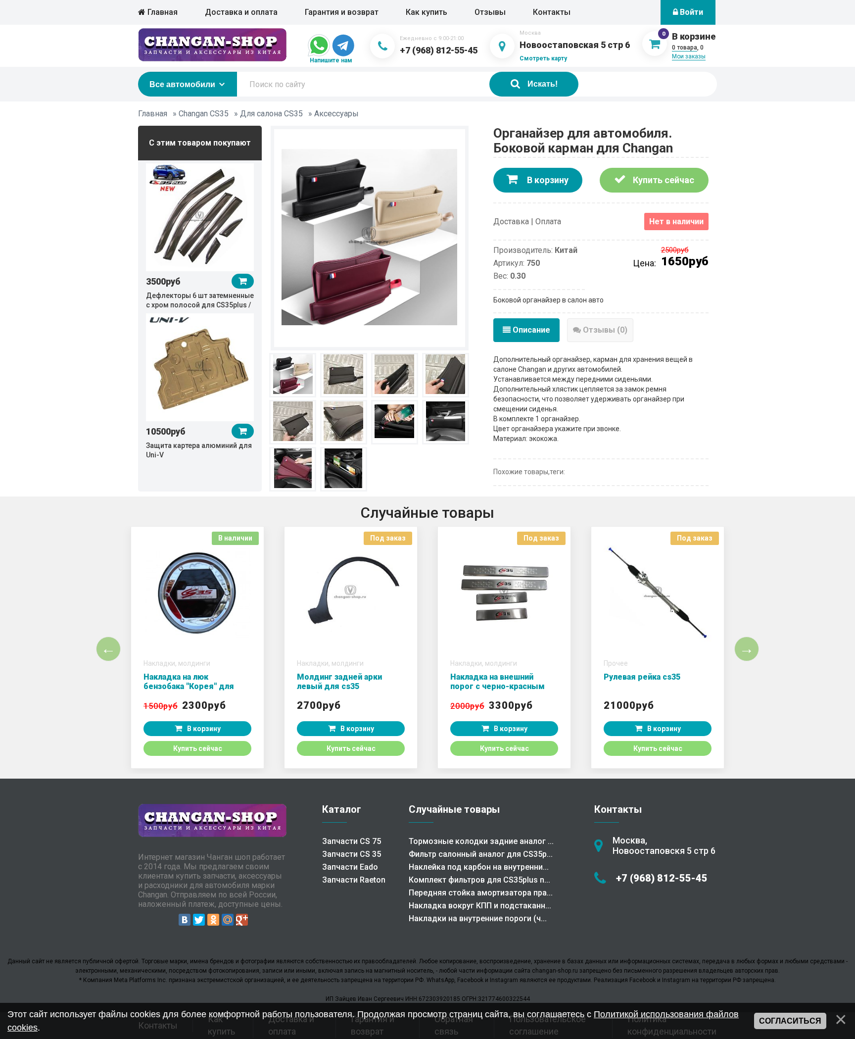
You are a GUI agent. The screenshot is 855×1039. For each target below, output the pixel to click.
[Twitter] (199, 920)
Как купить (426, 12)
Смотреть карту (543, 58)
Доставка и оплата (241, 12)
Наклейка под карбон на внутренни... (479, 867)
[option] (199, 235)
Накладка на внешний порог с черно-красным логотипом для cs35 (497, 686)
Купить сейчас (662, 180)
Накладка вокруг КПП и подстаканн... (480, 905)
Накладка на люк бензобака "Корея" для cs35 (188, 686)
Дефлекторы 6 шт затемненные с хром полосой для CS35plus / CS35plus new (200, 305)
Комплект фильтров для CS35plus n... (479, 880)
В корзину (547, 180)
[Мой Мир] (228, 920)
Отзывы (490, 12)
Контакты (551, 12)
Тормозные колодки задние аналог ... (481, 841)
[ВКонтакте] (184, 920)
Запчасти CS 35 (351, 854)
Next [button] (746, 649)
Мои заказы (689, 56)
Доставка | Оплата (527, 221)
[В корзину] (243, 281)
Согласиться (790, 1021)
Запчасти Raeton (353, 880)
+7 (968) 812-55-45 (438, 50)
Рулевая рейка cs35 (642, 677)
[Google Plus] (242, 920)
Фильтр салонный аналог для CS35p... (481, 854)
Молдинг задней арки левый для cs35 (339, 681)
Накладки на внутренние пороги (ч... (478, 918)
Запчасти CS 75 (351, 841)
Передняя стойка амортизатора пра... (481, 892)
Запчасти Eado (350, 867)
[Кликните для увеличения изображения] (370, 237)
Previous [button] (108, 649)
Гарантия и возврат (342, 12)
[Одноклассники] (213, 920)
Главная (161, 12)
